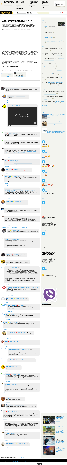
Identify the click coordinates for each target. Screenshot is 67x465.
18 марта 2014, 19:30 (19, 201)
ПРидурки (8, 398)
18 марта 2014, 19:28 (14, 88)
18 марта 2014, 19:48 (23, 305)
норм (6, 422)
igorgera (8, 374)
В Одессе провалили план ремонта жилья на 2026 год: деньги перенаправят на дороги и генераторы (33, 4)
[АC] (3, 133)
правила (18, 170)
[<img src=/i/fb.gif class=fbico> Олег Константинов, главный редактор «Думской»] (4, 288)
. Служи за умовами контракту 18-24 (52, 74)
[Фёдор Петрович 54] (4, 305)
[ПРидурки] (3, 400)
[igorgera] (3, 374)
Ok (38, 463)
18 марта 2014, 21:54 (13, 366)
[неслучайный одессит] (4, 349)
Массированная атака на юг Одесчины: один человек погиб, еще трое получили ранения (9, 4)
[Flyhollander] (2, 383)
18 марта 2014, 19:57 (17, 188)
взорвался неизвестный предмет (54, 59)
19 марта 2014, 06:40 (13, 141)
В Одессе (46, 82)
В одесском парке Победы (49, 30)
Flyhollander (7, 384)
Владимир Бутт (11, 332)
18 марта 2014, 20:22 (14, 239)
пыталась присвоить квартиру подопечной (54, 50)
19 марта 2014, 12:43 (14, 422)
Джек (4, 411)
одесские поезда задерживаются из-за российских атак (53, 78)
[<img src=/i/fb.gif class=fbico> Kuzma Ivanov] (3, 300)
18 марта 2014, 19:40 (13, 267)
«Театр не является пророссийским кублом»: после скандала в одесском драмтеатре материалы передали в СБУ (55, 123)
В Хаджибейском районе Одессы (51, 58)
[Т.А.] (3, 89)
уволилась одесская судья (49, 66)
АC (5, 133)
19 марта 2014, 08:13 (12, 411)
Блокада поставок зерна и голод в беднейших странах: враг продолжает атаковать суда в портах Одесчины (47, 4)
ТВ (28, 13)
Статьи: (43, 112)
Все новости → (45, 105)
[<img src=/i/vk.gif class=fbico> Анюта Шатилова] (3, 445)
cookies (35, 463)
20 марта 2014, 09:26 (15, 384)
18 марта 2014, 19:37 (17, 176)
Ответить (8, 92)
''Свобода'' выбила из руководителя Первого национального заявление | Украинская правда (20, 152)
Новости (23, 13)
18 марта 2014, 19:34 (18, 217)
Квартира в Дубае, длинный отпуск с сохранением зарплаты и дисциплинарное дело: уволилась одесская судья (20, 5)
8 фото (22, 76)
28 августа (44, 46)
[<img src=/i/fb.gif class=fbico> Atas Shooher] (3, 407)
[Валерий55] (2, 238)
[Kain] (3, 368)
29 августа (44, 20)
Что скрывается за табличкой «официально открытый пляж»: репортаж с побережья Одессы (56, 115)
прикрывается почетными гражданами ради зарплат (53, 55)
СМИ (31, 13)
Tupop (6, 267)
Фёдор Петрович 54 (12, 305)
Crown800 (8, 261)
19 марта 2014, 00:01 (22, 332)
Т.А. (7, 88)
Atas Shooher (10, 404)
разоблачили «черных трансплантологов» (52, 37)
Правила (18, 457)
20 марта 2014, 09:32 (15, 433)
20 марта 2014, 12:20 (21, 443)
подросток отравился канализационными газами (50, 93)
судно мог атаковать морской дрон (53, 70)
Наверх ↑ (12, 78)
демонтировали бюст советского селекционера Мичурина (54, 102)
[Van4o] (2, 209)
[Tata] (4, 108)
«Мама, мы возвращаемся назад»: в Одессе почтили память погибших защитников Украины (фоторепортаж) (60, 420)
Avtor (6, 149)
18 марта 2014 (4, 18)
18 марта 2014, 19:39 (17, 261)
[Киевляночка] (2, 175)
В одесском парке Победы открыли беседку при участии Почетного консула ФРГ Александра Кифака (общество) (60, 429)
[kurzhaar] (1, 321)
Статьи (19, 13)
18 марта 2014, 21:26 (20, 359)
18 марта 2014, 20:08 (14, 322)
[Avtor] (3, 148)
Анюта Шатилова (11, 443)
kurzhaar (5, 322)
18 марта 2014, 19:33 (18, 254)
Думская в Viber (45, 302)
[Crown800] (3, 263)
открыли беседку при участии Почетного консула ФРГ (54, 30)
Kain (7, 366)
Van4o (6, 209)
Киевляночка (8, 176)
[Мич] (3, 314)
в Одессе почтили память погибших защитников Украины (50, 25)
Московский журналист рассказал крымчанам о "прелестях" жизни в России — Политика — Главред (20, 191)
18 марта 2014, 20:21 (15, 314)
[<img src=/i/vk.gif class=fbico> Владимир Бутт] (4, 334)
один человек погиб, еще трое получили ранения (53, 40)
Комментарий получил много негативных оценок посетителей (14, 227)
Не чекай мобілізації (48, 73)
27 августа (44, 89)
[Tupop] (2, 267)
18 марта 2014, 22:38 (16, 374)
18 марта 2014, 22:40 (17, 398)
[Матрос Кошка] (4, 98)
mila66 (6, 341)
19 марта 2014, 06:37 (13, 133)
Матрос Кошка (11, 95)
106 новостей (18, 76)
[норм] (2, 422)
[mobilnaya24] (4, 359)
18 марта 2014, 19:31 (20, 95)
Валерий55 (7, 239)
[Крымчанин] (3, 171)
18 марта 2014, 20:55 (14, 341)
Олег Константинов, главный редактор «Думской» (19, 287)
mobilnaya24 (11, 359)
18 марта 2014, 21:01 (25, 349)
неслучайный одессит (14, 349)
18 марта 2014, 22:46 (16, 105)
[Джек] (1, 411)
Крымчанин (9, 169)
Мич (7, 314)
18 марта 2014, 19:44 (20, 298)
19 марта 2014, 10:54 (14, 149)
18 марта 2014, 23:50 (19, 404)
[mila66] (2, 342)
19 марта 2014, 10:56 (14, 160)
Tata (8, 105)
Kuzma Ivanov (10, 298)
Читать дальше (45, 230)
